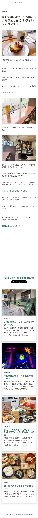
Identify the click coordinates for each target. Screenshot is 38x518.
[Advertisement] (19, 251)
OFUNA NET (19, 3)
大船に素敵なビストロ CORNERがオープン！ (19, 323)
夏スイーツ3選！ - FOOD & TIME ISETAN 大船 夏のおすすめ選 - (19, 432)
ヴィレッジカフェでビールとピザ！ (16, 191)
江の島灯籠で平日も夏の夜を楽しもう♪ (18, 377)
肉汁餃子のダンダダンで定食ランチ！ (18, 487)
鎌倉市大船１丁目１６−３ (11, 226)
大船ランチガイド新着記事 (19, 278)
